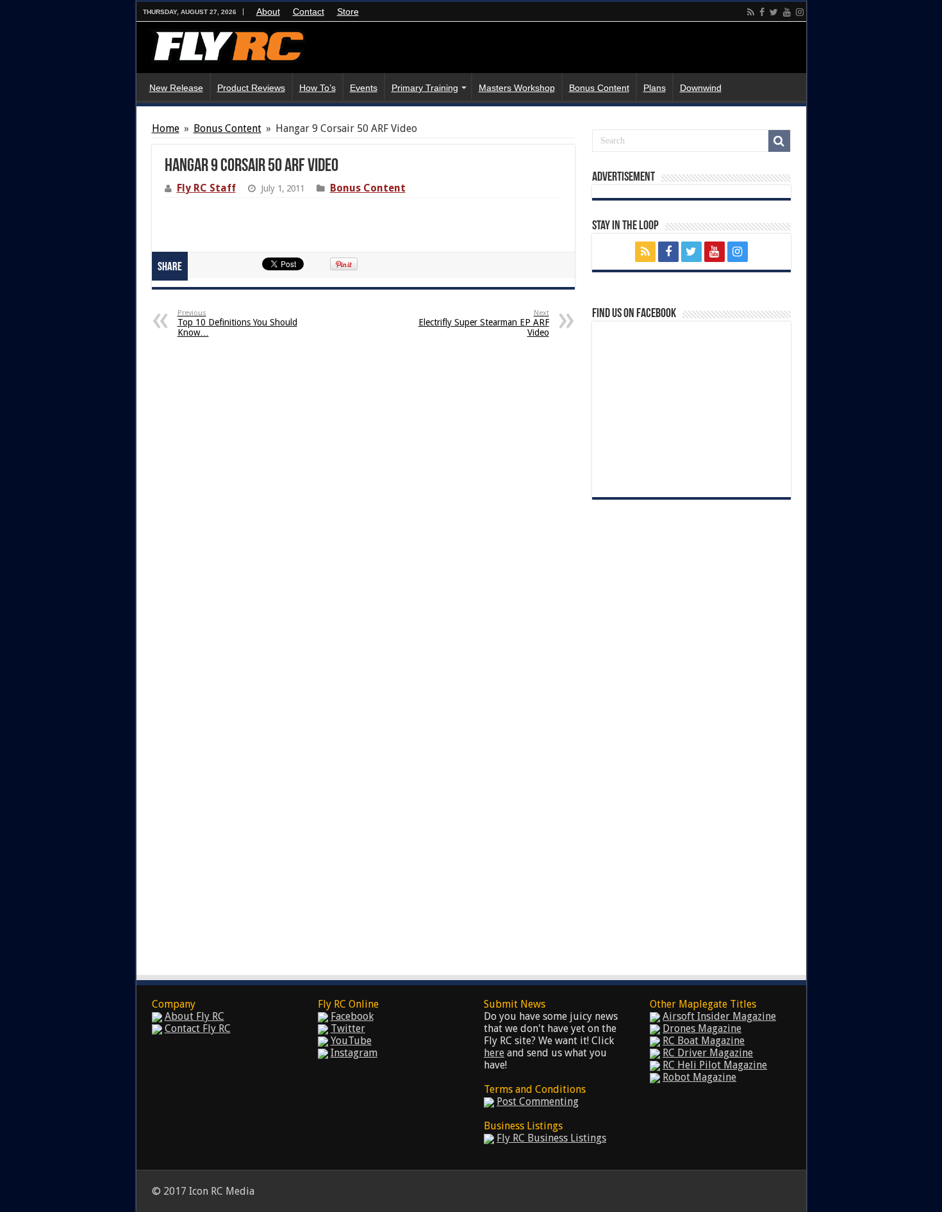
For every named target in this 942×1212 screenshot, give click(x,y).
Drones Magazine (702, 1028)
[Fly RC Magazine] (226, 43)
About (268, 11)
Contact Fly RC (198, 1028)
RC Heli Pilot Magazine (715, 1065)
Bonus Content (599, 88)
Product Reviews (251, 88)
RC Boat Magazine (704, 1041)
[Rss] (751, 12)
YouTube (351, 1041)
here (494, 1053)
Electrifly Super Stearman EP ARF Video (483, 323)
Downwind (701, 88)
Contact (308, 11)
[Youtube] (787, 12)
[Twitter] (773, 12)
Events (363, 88)
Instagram (354, 1053)
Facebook (352, 1016)
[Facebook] (762, 12)
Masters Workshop (517, 88)
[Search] (779, 141)
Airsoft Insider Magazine (719, 1016)
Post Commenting (538, 1101)
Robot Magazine (699, 1077)
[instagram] (800, 12)
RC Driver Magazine (708, 1053)
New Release (176, 88)
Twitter (348, 1028)
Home (165, 128)
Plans (654, 88)
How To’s (317, 88)
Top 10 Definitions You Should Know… (237, 323)
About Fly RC (194, 1016)
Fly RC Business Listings (551, 1138)
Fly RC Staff (206, 188)
